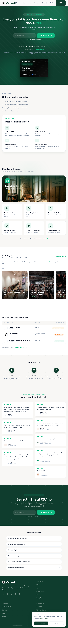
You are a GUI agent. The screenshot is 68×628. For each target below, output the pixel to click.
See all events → (61, 256)
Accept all (42, 623)
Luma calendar (48, 262)
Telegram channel (41, 610)
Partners (36, 3)
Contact (4, 610)
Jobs (23, 3)
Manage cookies (17, 625)
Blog (43, 3)
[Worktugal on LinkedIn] (11, 594)
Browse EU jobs (40, 591)
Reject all (56, 623)
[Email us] (19, 594)
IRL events (39, 606)
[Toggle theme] (46, 3)
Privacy (4, 613)
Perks (29, 3)
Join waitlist (60, 3)
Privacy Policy (43, 618)
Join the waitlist (45, 35)
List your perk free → (41, 239)
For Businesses (6, 606)
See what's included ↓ (34, 39)
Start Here (16, 3)
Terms (4, 616)
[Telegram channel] (3, 594)
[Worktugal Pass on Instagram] (15, 594)
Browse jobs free (20, 347)
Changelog (39, 598)
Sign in (51, 3)
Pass (37, 584)
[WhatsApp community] (7, 594)
